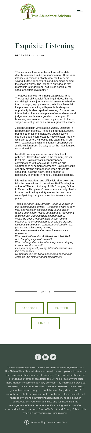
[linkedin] (45, 357)
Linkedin (45, 323)
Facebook (29, 308)
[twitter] (53, 357)
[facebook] (37, 357)
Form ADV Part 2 (48, 409)
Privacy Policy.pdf (73, 409)
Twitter (61, 308)
